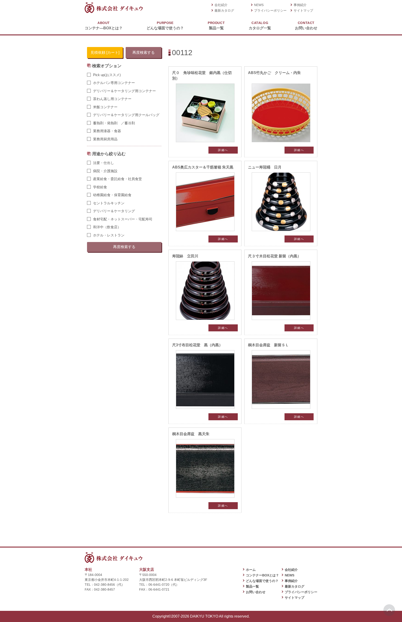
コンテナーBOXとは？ (262, 575)
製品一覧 (216, 25)
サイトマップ (303, 10)
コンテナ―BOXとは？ (104, 25)
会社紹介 (221, 5)
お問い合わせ (306, 25)
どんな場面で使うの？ (165, 25)
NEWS (259, 5)
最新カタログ (224, 10)
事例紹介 (300, 5)
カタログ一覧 (260, 25)
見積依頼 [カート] (104, 52)
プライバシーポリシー (270, 10)
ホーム (251, 570)
